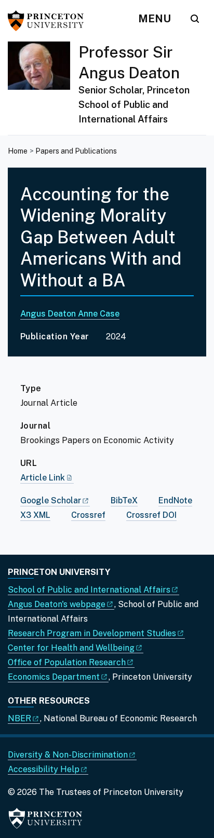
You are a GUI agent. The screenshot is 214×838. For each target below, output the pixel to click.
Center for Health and (71, 648)
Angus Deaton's (56, 604)
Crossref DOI (151, 515)
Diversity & (68, 755)
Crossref (88, 515)
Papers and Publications (76, 151)
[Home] (43, 88)
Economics (54, 677)
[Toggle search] (195, 18)
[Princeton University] (49, 20)
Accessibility (43, 769)
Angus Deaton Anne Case (69, 314)
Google (50, 500)
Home (18, 151)
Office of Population (67, 662)
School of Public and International (89, 590)
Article (42, 478)
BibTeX (124, 500)
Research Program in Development (92, 633)
